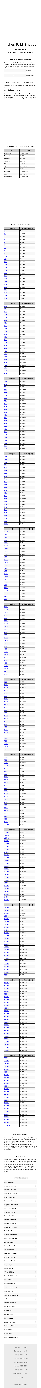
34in (5, 328)
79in (5, 465)
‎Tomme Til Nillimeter (11, 1193)
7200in (6, 1041)
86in (5, 484)
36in (5, 334)
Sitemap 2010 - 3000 (21, 1358)
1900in (6, 880)
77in (5, 459)
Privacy (20, 1377)
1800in (6, 874)
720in (6, 741)
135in (6, 548)
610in (6, 710)
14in (5, 267)
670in (6, 727)
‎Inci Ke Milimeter (9, 1283)
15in (5, 270)
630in (6, 715)
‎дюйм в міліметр (10, 1322)
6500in (6, 1022)
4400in (6, 958)
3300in (6, 927)
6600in (6, 1025)
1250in (6, 843)
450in (6, 660)
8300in (6, 1077)
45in (5, 359)
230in (6, 593)
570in (6, 699)
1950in (6, 883)
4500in (6, 961)
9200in (6, 1103)
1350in (6, 849)
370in (6, 637)
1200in (6, 841)
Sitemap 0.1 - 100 (20, 1347)
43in (5, 354)
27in (5, 309)
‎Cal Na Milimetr (9, 1242)
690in (6, 732)
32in (5, 323)
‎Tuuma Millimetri (9, 1212)
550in (6, 693)
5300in (6, 988)
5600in (6, 997)
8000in (6, 1069)
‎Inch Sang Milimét (10, 1326)
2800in (6, 913)
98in (5, 518)
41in (5, 348)
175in (6, 571)
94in (5, 507)
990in (6, 822)
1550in (6, 860)
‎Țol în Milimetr (9, 1249)
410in (6, 649)
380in (6, 640)
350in (6, 632)
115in (6, 537)
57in (5, 398)
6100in (6, 1011)
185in (6, 576)
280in (6, 612)
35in (5, 331)
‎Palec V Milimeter (10, 1302)
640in (6, 718)
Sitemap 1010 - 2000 (21, 1355)
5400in (6, 991)
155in (6, 559)
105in (6, 531)
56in (5, 395)
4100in (6, 949)
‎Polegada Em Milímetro (12, 1246)
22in (5, 290)
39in (5, 342)
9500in (6, 1111)
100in (6, 524)
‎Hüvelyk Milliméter (10, 1223)
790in (6, 765)
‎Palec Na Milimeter (10, 1253)
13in (5, 264)
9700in (6, 1117)
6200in (6, 1013)
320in (6, 623)
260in (6, 607)
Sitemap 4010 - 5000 (21, 1366)
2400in (6, 897)
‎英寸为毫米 (8, 1329)
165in (6, 565)
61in (5, 409)
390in (6, 643)
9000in (6, 1097)
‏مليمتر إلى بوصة (9, 1264)
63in (5, 415)
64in (5, 418)
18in (5, 278)
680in (6, 729)
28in (5, 311)
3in (5, 236)
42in (5, 351)
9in (5, 253)
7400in (6, 1047)
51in (5, 381)
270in (6, 609)
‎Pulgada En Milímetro (11, 1205)
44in (5, 356)
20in (5, 284)
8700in (6, 1089)
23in (5, 292)
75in (5, 448)
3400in (6, 930)
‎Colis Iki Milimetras (10, 1231)
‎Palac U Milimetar (10, 1219)
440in (6, 657)
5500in (6, 994)
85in (5, 481)
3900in (6, 944)
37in (5, 337)
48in (5, 368)
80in (5, 467)
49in (5, 370)
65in (5, 420)
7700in (6, 1060)
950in (6, 810)
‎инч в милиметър (10, 1186)
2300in (6, 894)
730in (6, 744)
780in (6, 763)
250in (6, 599)
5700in (6, 999)
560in (6, 696)
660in (6, 724)
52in (5, 384)
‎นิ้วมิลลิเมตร (8, 1310)
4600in (6, 963)
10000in (7, 1125)
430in (6, 654)
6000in (6, 1008)
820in (6, 774)
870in (6, 788)
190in (6, 579)
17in (5, 276)
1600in (6, 863)
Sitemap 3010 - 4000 (21, 1362)
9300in (6, 1105)
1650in (6, 866)
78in (5, 462)
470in (6, 666)
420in (6, 652)
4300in (6, 955)
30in (5, 317)
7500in (6, 1050)
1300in (6, 846)
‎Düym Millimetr (9, 1268)
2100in (6, 888)
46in (5, 362)
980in (6, 819)
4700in (6, 966)
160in (6, 562)
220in (6, 590)
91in (5, 498)
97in (5, 515)
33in (5, 326)
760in (6, 757)
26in (5, 306)
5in (5, 242)
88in (5, 490)
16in (5, 273)
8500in (6, 1083)
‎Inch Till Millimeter (10, 1257)
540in (6, 690)
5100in (6, 982)
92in (5, 501)
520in (6, 685)
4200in (6, 952)
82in (5, 473)
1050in (6, 832)
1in (5, 231)
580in (6, 701)
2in (5, 233)
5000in (6, 975)
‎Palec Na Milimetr (10, 1190)
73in (5, 443)
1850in (6, 877)
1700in (6, 869)
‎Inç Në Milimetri (9, 1306)
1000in (6, 824)
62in (5, 412)
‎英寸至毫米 (8, 1333)
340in (6, 629)
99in (5, 521)
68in (5, 429)
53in (5, 387)
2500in (6, 900)
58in (5, 401)
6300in (6, 1016)
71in (5, 437)
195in (6, 582)
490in (6, 671)
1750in (6, 871)
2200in (6, 891)
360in (6, 635)
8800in (6, 1091)
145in (6, 554)
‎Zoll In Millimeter (9, 1197)
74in (5, 446)
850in (6, 782)
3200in (6, 924)
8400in (6, 1080)
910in (6, 799)
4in (5, 239)
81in (5, 470)
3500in (6, 933)
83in (5, 476)
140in (6, 551)
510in (6, 682)
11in (5, 259)
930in (6, 805)
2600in (6, 907)
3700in (6, 938)
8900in (6, 1094)
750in (6, 749)
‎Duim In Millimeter (10, 1261)
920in (6, 802)
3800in (6, 941)
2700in (6, 910)
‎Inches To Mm (9, 1182)
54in (5, 389)
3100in (6, 921)
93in (5, 504)
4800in (6, 969)
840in (6, 779)
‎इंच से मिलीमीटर (8, 1279)
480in (6, 668)
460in (6, 663)
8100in (6, 1072)
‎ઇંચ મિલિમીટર (8, 1314)
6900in (6, 1033)
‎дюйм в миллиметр (10, 1299)
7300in (6, 1044)
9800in (6, 1119)
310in (6, 621)
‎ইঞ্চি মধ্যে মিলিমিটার (9, 1272)
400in (6, 646)
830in (6, 777)
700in (6, 735)
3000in (6, 919)
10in (5, 256)
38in (5, 340)
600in (6, 707)
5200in (6, 985)
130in (6, 545)
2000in (6, 885)
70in (5, 434)
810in (6, 771)
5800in (6, 1002)
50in (5, 373)
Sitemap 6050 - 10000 (20, 1373)
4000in (6, 947)
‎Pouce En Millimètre (10, 1216)
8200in (6, 1075)
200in (6, 585)
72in (5, 440)
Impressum (20, 1381)
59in (5, 404)
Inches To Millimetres (20, 44)
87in (5, 487)
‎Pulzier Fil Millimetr (10, 1234)
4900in (6, 972)
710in (6, 738)
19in (5, 281)
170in (6, 568)
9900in (6, 1122)
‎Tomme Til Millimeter (11, 1295)
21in (5, 287)
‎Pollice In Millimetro (10, 1227)
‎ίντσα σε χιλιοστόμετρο (11, 1201)
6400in (6, 1019)
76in (5, 456)
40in (5, 345)
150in (6, 557)
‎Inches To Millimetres (11, 1337)
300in (6, 618)
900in (6, 796)
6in (5, 245)
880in (6, 791)
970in (6, 816)
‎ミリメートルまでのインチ (13, 1287)
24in (5, 295)
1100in (6, 835)
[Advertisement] (20, 20)
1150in (6, 838)
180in (6, 574)
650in (6, 721)
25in (5, 298)
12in (5, 262)
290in (6, 615)
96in (5, 512)
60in (5, 406)
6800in (6, 1030)
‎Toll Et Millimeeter (10, 1208)
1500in (6, 857)
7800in (6, 1063)
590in (6, 704)
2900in (6, 916)
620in (6, 713)
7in (5, 248)
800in (6, 768)
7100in (6, 1039)
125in (6, 543)
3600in (6, 935)
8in (5, 250)
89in (5, 493)
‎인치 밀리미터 (8, 1291)
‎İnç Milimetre (8, 1318)
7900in (6, 1066)
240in (6, 596)
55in (5, 392)
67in (5, 426)
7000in (6, 1036)
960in (6, 813)
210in (6, 588)
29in (5, 314)
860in (6, 785)
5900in (6, 1005)
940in (6, 807)
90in (5, 496)
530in (6, 687)
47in (5, 365)
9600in (6, 1114)
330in (6, 626)
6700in (6, 1027)
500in (6, 674)
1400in (6, 852)
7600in (6, 1058)
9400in (6, 1108)
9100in (6, 1100)
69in (5, 432)
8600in (6, 1086)
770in (6, 760)
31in (5, 320)
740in (6, 746)
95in (5, 510)
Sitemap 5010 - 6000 (21, 1370)
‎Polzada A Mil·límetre (11, 1276)
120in (6, 540)
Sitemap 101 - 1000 (20, 1351)
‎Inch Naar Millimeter (11, 1238)
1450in (6, 855)
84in (5, 479)
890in (6, 793)
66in (5, 423)
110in (6, 534)
